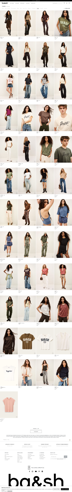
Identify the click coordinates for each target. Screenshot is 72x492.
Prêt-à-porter (4, 439)
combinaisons (19, 455)
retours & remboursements (8, 456)
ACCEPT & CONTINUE (64, 489)
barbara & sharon (42, 455)
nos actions (29, 454)
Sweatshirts (41, 8)
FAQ (5, 455)
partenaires (29, 456)
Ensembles (45, 8)
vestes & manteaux (20, 457)
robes (18, 454)
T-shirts (38, 8)
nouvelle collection (42, 457)
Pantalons (29, 8)
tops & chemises (19, 456)
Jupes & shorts (25, 8)
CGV (5, 457)
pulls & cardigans (19, 458)
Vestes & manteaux (7, 8)
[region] (36, 489)
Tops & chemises (13, 8)
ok (65, 456)
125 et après (41, 456)
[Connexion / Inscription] (66, 3)
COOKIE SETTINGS (56, 489)
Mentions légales (7, 458)
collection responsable (31, 455)
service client (7, 454)
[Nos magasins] (64, 3)
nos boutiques (42, 458)
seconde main (30, 458)
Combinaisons (34, 8)
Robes (3, 8)
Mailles (18, 8)
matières (29, 457)
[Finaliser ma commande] (69, 3)
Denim (21, 8)
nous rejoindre (42, 454)
